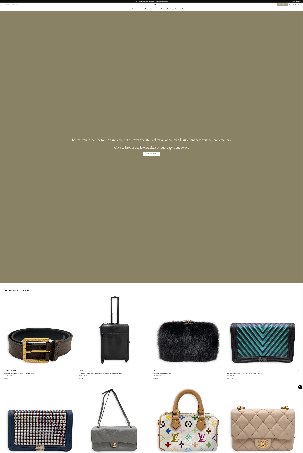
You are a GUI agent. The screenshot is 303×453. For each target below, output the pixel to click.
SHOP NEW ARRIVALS (151, 153)
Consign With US (282, 4)
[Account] (295, 4)
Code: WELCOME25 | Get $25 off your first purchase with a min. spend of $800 (151, 1)
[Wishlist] (293, 4)
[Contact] (290, 4)
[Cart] (298, 4)
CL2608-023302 (83, 376)
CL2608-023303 (8, 376)
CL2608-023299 (231, 376)
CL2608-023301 (157, 376)
